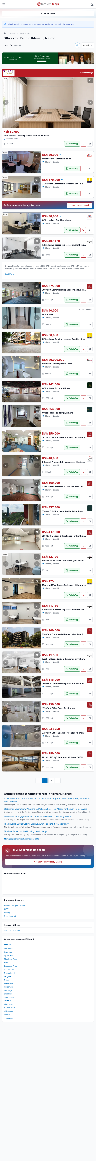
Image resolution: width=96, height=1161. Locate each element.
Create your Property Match (48, 861)
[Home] (5, 33)
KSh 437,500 (51, 507)
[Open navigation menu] (3, 4)
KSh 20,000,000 (53, 360)
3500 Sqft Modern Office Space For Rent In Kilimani (67, 536)
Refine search (49, 13)
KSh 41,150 (50, 606)
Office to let (48, 314)
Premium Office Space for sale (57, 363)
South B (7, 1001)
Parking (7, 912)
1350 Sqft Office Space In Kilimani (58, 708)
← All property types (12, 930)
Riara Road (8, 1004)
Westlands (8, 948)
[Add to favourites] (90, 80)
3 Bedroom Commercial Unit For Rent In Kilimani (66, 486)
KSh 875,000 (51, 286)
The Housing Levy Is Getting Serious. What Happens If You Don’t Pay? (36, 823)
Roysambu (8, 987)
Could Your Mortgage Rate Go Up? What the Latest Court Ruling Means (37, 816)
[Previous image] (5, 102)
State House (9, 997)
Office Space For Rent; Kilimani (57, 412)
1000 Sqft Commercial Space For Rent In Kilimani (66, 683)
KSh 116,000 (51, 680)
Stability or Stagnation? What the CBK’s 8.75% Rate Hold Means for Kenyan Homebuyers (45, 809)
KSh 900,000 (51, 630)
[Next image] (90, 102)
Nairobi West (9, 1008)
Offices (21, 33)
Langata (7, 976)
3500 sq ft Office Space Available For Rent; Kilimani (67, 511)
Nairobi (29, 33)
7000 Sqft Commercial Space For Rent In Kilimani (66, 289)
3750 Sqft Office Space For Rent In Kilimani (63, 732)
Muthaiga (8, 990)
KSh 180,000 (51, 753)
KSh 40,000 (50, 310)
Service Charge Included (14, 905)
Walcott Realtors (85, 309)
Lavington (8, 952)
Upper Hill (8, 955)
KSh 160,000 (51, 483)
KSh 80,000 (12, 132)
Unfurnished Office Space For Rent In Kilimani (26, 135)
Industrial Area (10, 966)
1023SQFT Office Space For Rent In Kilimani (63, 437)
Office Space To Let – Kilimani (56, 388)
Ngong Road (9, 973)
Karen (6, 962)
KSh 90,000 (50, 216)
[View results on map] (77, 45)
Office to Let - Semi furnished (56, 158)
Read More (9, 274)
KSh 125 (48, 581)
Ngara (6, 980)
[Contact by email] (89, 144)
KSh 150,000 (51, 433)
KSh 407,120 (51, 241)
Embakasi (8, 994)
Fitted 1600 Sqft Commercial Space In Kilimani (65, 757)
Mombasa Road (10, 959)
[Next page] (57, 780)
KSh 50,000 (50, 155)
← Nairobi (8, 1018)
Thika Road (8, 1011)
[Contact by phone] (83, 144)
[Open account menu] (92, 4)
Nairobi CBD (9, 969)
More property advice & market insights (21, 839)
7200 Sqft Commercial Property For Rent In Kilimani (67, 634)
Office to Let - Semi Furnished (56, 220)
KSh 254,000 (51, 409)
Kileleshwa (8, 983)
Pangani (7, 1014)
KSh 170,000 (51, 180)
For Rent (12, 33)
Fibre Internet (10, 916)
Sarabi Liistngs (86, 72)
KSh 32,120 (50, 557)
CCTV (6, 909)
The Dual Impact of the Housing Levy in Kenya (25, 831)
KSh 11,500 (50, 655)
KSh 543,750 (51, 729)
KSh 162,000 (51, 384)
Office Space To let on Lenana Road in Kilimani (65, 339)
